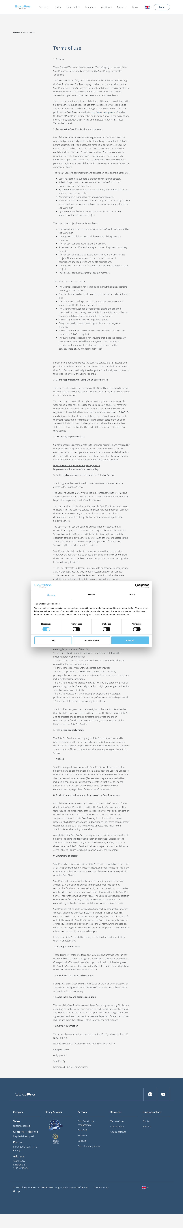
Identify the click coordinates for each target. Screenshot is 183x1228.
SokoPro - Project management (87, 1123)
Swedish (147, 1126)
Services (43, 7)
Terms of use (117, 1121)
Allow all (130, 640)
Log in (162, 7)
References (90, 7)
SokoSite (82, 1135)
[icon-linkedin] (150, 1094)
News (135, 7)
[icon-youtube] (163, 1094)
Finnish (146, 1121)
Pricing (58, 7)
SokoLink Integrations (89, 1146)
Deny (53, 640)
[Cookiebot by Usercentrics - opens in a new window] (137, 586)
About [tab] (132, 595)
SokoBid (82, 1140)
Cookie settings (118, 1131)
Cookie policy (117, 1126)
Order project (73, 7)
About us (105, 7)
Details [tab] (91, 595)
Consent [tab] (51, 595)
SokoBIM (82, 1130)
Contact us (122, 7)
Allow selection (91, 640)
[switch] (76, 629)
